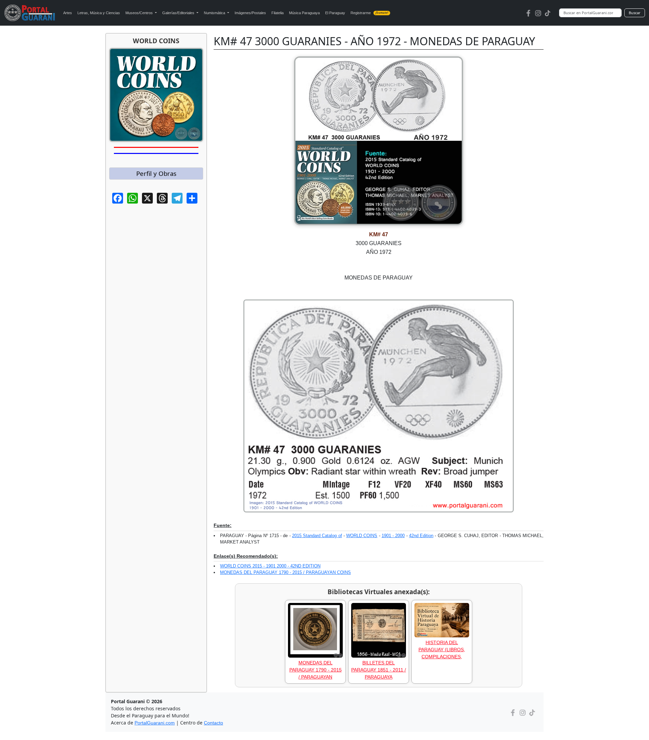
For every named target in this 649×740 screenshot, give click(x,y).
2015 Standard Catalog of (317, 535)
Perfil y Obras (156, 173)
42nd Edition (421, 535)
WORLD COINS (361, 535)
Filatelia (277, 13)
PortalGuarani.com (155, 722)
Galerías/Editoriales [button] (178, 13)
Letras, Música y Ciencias (98, 13)
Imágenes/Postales (250, 13)
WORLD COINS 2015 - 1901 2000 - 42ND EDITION (270, 566)
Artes (67, 13)
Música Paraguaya (304, 13)
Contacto (213, 722)
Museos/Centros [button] (139, 13)
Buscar (635, 12)
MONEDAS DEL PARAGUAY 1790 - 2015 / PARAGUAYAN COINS (285, 572)
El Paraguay (335, 13)
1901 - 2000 (393, 535)
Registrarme (369, 13)
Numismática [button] (215, 13)
